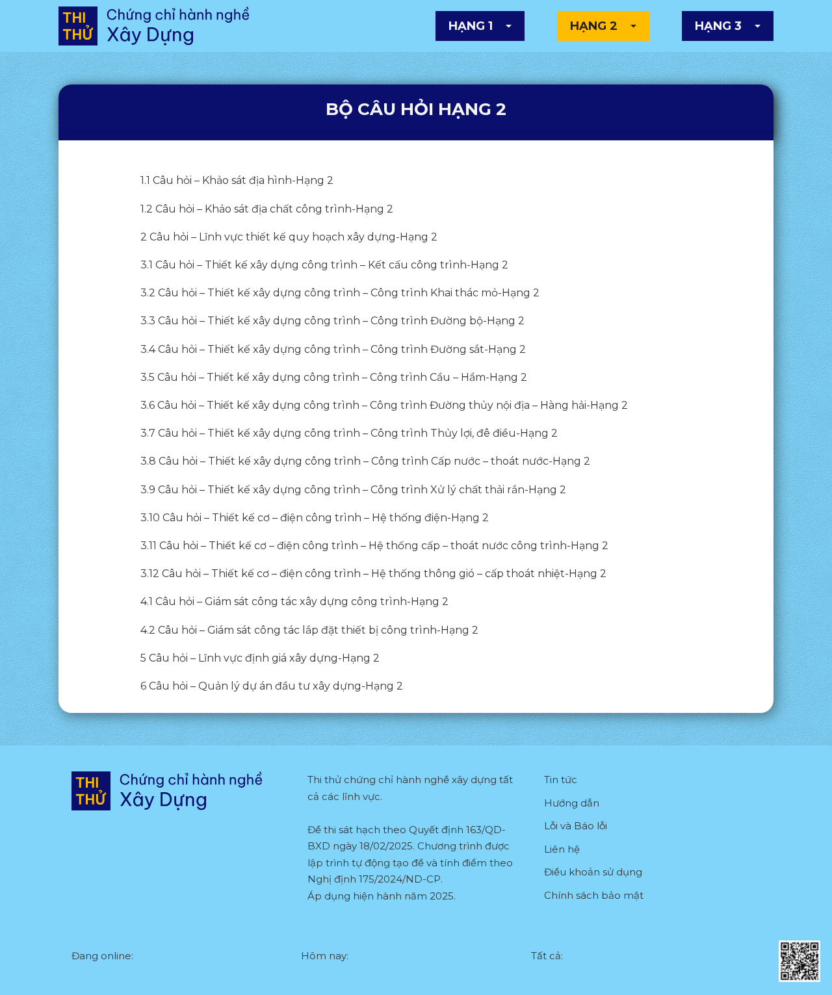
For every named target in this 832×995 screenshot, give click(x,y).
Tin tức (560, 779)
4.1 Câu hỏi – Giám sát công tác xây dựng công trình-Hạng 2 (294, 601)
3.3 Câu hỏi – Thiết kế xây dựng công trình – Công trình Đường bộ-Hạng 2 (332, 321)
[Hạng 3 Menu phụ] (757, 26)
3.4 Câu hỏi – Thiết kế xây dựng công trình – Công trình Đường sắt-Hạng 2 (333, 349)
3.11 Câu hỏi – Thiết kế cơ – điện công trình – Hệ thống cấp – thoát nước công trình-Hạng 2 (374, 545)
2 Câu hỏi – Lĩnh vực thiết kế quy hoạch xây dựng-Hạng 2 (288, 237)
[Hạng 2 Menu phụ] (633, 26)
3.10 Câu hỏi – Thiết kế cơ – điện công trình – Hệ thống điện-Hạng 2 (314, 517)
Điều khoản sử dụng (593, 872)
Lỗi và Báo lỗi (575, 826)
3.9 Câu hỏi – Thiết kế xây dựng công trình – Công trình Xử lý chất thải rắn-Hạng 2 (353, 490)
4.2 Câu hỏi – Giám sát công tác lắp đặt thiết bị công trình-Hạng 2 (309, 630)
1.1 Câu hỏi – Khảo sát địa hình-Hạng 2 (236, 180)
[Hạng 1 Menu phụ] (508, 26)
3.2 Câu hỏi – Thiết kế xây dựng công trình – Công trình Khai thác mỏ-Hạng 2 (340, 293)
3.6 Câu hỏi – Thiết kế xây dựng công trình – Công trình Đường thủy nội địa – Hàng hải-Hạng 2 (384, 405)
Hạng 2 (594, 26)
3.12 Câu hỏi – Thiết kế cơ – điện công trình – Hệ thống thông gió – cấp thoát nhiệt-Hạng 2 (373, 573)
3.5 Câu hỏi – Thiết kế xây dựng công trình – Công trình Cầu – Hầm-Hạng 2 (333, 377)
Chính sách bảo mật (594, 895)
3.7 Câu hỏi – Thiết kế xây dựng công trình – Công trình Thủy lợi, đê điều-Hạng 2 (349, 433)
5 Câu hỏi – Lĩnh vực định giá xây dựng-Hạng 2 (260, 658)
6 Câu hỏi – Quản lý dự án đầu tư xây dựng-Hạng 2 (271, 686)
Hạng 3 (718, 26)
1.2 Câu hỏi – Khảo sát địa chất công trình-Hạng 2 (266, 209)
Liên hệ (562, 849)
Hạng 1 (470, 26)
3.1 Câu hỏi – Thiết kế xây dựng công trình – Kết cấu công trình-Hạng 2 (324, 265)
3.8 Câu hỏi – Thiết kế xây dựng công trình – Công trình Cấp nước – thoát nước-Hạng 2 (365, 461)
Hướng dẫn (571, 803)
